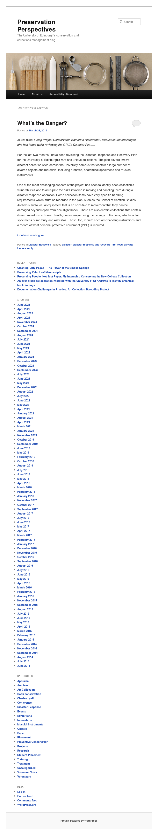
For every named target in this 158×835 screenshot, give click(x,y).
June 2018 (23, 474)
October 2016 (25, 557)
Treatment (23, 763)
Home (21, 94)
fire (114, 244)
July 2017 (23, 518)
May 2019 (23, 452)
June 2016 (23, 574)
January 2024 (25, 357)
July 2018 (23, 470)
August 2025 (25, 313)
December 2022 (27, 387)
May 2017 (23, 526)
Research (23, 750)
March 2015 (24, 631)
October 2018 (25, 461)
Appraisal (23, 681)
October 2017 (25, 505)
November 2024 (27, 322)
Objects (22, 729)
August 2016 (25, 565)
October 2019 (25, 439)
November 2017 (27, 500)
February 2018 (26, 492)
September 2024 (27, 331)
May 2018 (23, 479)
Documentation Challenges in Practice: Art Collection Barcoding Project (63, 289)
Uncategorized (26, 768)
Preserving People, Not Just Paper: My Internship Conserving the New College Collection (74, 276)
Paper (21, 733)
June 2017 (23, 522)
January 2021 (25, 431)
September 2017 (27, 509)
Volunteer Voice (27, 772)
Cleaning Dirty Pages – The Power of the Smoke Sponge (53, 268)
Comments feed (27, 800)
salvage (128, 244)
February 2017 (26, 539)
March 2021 (24, 426)
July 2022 (23, 396)
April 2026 (23, 309)
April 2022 (23, 409)
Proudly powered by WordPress (79, 820)
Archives (22, 685)
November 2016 (27, 552)
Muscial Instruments (30, 724)
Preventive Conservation (32, 742)
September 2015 (27, 605)
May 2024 (23, 348)
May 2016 (23, 579)
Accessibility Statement (63, 94)
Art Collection (26, 689)
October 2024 (25, 326)
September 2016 (27, 561)
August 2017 (25, 513)
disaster (67, 244)
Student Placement (29, 755)
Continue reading (30, 235)
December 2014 (27, 644)
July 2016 (23, 570)
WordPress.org (26, 805)
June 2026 (23, 304)
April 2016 (23, 583)
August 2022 (25, 391)
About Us (37, 94)
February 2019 (26, 457)
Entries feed (25, 796)
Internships (24, 720)
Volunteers (24, 776)
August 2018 (25, 465)
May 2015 (23, 622)
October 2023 (25, 365)
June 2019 (23, 448)
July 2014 (23, 661)
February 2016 (26, 592)
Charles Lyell (25, 698)
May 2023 (23, 383)
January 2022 (25, 413)
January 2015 (25, 639)
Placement (24, 737)
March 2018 (24, 487)
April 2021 (23, 422)
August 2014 (25, 657)
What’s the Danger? (42, 123)
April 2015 (23, 626)
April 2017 (23, 531)
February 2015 (26, 635)
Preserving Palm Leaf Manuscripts (39, 272)
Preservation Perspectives (36, 25)
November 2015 (27, 600)
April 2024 (23, 352)
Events (21, 711)
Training (22, 759)
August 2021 (25, 418)
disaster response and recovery (91, 244)
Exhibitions (24, 716)
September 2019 (27, 444)
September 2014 (27, 653)
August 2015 (25, 609)
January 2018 (25, 496)
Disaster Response (39, 244)
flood (120, 244)
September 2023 (27, 370)
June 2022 (23, 400)
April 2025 (23, 317)
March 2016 (24, 587)
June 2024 (23, 344)
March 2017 (24, 535)
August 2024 (25, 335)
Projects (22, 746)
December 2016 (27, 548)
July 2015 (23, 613)
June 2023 (23, 378)
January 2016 (25, 596)
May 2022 (23, 405)
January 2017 (25, 544)
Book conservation (29, 694)
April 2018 (23, 483)
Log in (21, 792)
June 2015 (23, 618)
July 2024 (23, 339)
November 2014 (27, 648)
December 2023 (27, 361)
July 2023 (23, 374)
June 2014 (23, 666)
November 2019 (27, 435)
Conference (24, 702)
